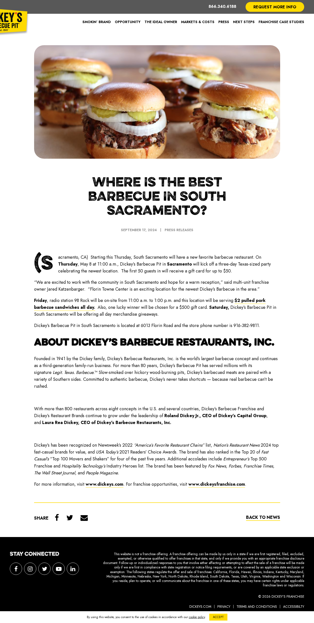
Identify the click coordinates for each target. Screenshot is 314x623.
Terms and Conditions (256, 606)
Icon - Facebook (16, 569)
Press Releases (179, 229)
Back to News (263, 517)
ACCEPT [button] (218, 617)
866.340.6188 (222, 7)
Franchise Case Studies (281, 21)
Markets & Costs (197, 21)
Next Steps (244, 21)
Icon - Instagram (30, 569)
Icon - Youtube (58, 569)
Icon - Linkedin (73, 569)
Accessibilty (293, 606)
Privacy (223, 606)
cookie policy (197, 617)
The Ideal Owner (160, 21)
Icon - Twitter (44, 569)
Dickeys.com (200, 606)
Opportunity (128, 21)
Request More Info (274, 7)
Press (223, 21)
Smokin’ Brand (96, 21)
